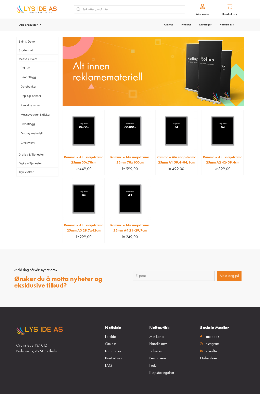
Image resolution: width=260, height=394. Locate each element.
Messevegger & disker (35, 114)
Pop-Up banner (31, 96)
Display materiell (31, 133)
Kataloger (205, 24)
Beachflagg (28, 77)
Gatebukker (28, 86)
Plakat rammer (30, 105)
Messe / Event (28, 59)
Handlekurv (229, 14)
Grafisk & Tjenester (31, 154)
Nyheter (186, 24)
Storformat (26, 50)
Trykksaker (26, 172)
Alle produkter (28, 24)
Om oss (168, 24)
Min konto (202, 14)
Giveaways (28, 142)
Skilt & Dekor (27, 41)
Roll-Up (25, 67)
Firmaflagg (28, 124)
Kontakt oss (227, 24)
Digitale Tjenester (30, 163)
